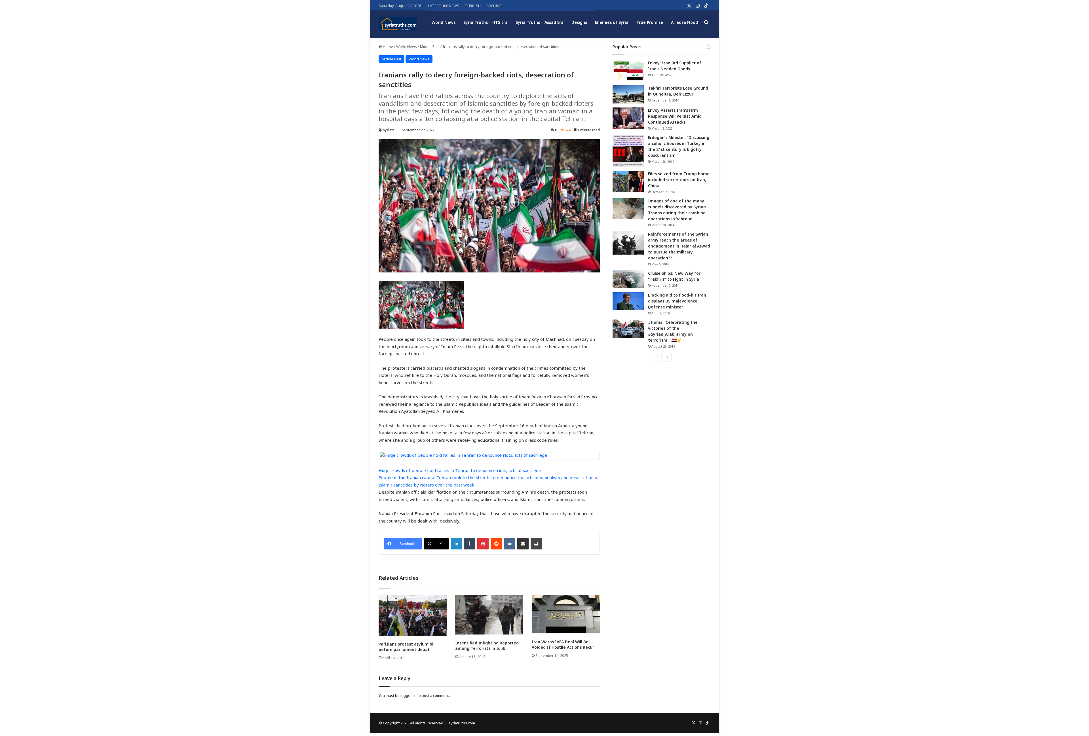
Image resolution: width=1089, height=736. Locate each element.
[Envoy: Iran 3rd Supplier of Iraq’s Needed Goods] (628, 70)
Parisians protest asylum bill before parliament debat (407, 646)
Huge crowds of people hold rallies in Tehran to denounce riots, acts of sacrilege (460, 470)
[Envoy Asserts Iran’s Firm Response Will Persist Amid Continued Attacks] (628, 118)
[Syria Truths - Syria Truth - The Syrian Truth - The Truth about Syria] (398, 24)
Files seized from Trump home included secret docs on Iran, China (679, 179)
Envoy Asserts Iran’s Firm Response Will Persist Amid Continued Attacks (675, 116)
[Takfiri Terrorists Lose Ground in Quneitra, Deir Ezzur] (628, 94)
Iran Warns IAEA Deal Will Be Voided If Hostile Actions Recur (563, 644)
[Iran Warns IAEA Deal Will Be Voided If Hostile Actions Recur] (566, 614)
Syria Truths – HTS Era (485, 22)
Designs (579, 22)
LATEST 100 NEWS (443, 5)
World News (443, 22)
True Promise (649, 22)
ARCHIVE (493, 5)
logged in (408, 695)
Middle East (430, 46)
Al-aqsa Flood (684, 22)
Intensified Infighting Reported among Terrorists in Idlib (487, 645)
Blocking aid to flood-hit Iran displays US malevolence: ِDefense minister (677, 301)
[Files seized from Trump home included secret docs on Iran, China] (628, 181)
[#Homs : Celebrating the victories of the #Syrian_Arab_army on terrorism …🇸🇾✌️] (628, 329)
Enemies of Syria (611, 22)
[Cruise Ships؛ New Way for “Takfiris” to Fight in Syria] (628, 279)
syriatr (388, 130)
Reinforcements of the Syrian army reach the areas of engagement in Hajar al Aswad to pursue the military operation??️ (679, 246)
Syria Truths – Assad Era (540, 22)
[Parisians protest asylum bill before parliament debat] (413, 615)
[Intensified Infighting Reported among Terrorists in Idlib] (489, 615)
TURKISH (473, 5)
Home (387, 46)
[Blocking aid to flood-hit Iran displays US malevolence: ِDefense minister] (628, 301)
